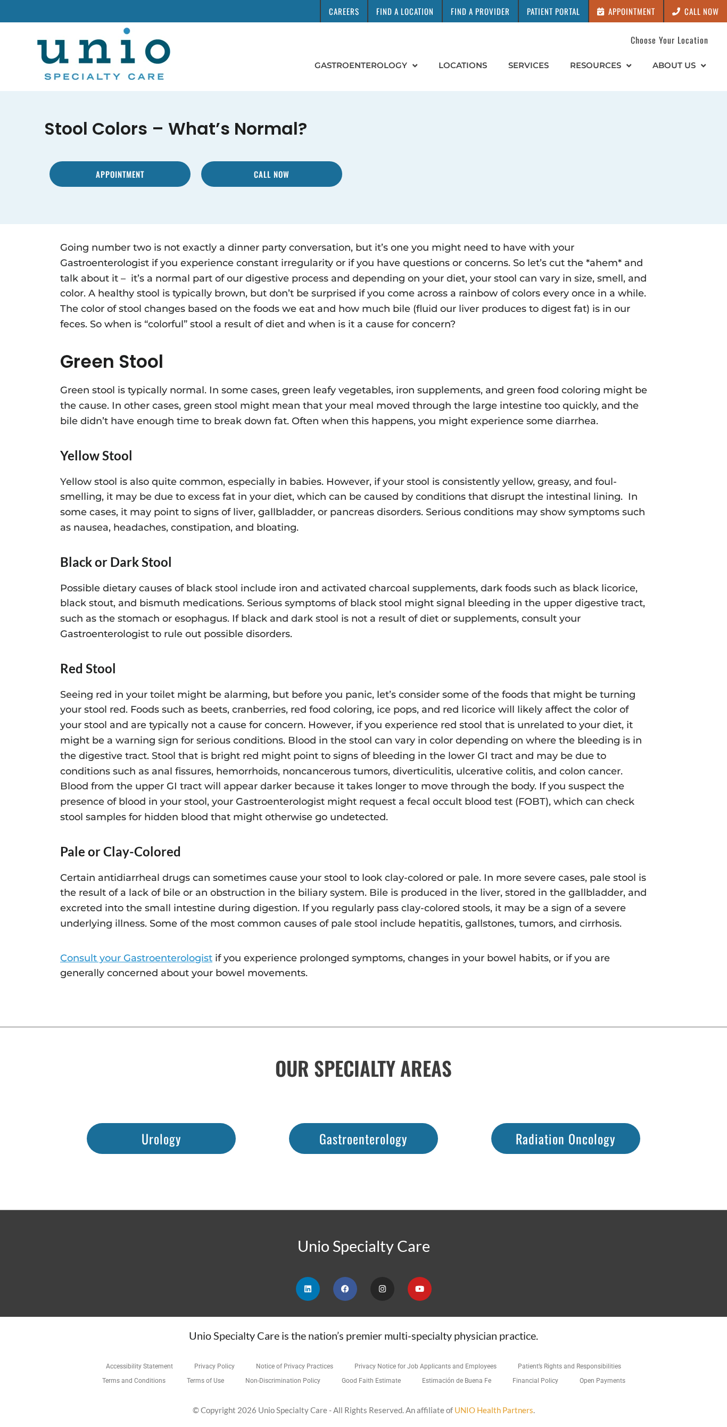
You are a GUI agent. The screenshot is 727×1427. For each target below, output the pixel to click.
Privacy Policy (214, 1366)
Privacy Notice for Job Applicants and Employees (425, 1366)
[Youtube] (420, 1289)
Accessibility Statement (139, 1366)
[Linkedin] (308, 1289)
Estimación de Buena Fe (456, 1380)
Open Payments (602, 1380)
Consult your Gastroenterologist (136, 958)
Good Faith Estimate (371, 1380)
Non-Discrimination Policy (282, 1380)
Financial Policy (535, 1380)
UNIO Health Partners (494, 1410)
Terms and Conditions (134, 1380)
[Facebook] (345, 1289)
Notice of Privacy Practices (294, 1366)
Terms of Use (205, 1380)
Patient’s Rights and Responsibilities (569, 1366)
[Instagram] (382, 1289)
